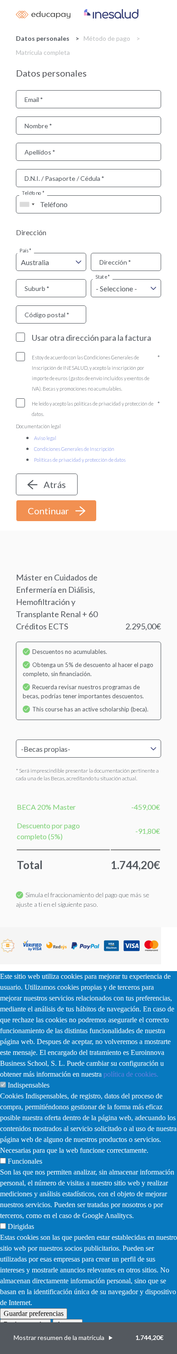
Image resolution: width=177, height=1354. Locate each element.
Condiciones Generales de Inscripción (74, 449)
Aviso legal (45, 438)
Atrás (55, 484)
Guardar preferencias (34, 1313)
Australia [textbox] (35, 262)
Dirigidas (21, 1226)
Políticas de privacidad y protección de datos (80, 460)
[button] (88, 1338)
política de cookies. (130, 1074)
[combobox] (26, 204)
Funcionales (25, 1161)
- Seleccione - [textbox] (116, 288)
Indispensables (28, 1085)
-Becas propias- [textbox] (45, 749)
